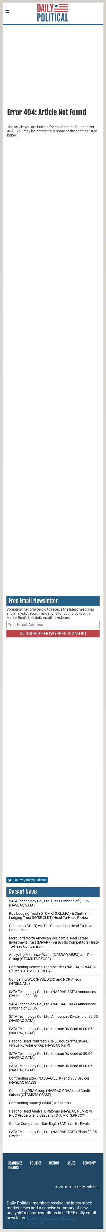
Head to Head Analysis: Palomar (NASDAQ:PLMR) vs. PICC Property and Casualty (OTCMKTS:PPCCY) (51, 1113)
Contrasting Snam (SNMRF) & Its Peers (40, 1103)
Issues (70, 1163)
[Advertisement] (53, 64)
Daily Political (87, 1187)
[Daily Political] (53, 28)
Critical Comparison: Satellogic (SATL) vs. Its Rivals (49, 1124)
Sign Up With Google (25, 1222)
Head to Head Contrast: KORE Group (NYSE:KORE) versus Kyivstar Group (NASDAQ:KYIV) (49, 1043)
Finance (13, 1167)
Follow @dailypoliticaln (29, 880)
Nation (54, 1163)
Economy (89, 1163)
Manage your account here (51, 1217)
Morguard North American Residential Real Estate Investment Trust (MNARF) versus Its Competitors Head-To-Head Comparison (54, 942)
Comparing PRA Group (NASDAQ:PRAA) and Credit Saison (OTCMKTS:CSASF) (49, 1093)
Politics (35, 1163)
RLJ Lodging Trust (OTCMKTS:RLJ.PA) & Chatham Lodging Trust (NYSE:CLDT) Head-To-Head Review (49, 915)
